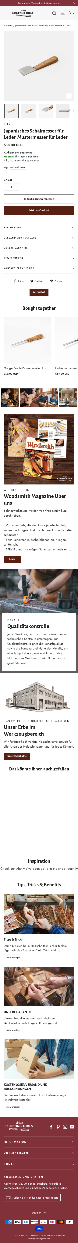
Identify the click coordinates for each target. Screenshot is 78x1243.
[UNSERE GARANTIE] (39, 986)
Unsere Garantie (16, 248)
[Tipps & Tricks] (39, 914)
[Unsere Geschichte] (39, 697)
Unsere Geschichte (17, 756)
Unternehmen (16, 1153)
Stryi (8, 124)
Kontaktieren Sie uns (19, 268)
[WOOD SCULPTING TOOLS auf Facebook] (51, 1126)
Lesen (12, 559)
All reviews (39, 292)
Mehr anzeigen (13, 957)
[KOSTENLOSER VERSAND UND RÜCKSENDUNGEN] (39, 1059)
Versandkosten (18, 167)
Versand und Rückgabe (20, 238)
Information (15, 1142)
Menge (8, 180)
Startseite (8, 25)
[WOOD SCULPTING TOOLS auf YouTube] (72, 1126)
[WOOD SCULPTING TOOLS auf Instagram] (65, 1126)
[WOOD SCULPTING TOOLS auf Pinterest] (58, 1126)
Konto (9, 1164)
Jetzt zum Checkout (39, 210)
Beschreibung (14, 228)
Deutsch (36, 1212)
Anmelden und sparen (23, 1177)
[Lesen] (39, 449)
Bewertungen (13, 258)
